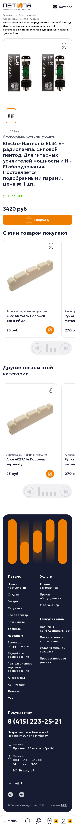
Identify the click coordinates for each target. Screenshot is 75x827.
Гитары (13, 601)
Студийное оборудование (18, 654)
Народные (15, 635)
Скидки (13, 594)
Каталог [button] (65, 6)
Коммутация (16, 684)
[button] (28, 821)
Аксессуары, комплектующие (21, 18)
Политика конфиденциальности (56, 628)
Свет (11, 698)
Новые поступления (17, 585)
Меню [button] (12, 821)
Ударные (14, 629)
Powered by (55, 805)
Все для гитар (27, 15)
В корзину (41, 220)
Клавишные (16, 622)
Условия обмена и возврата (53, 649)
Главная (8, 15)
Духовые (14, 691)
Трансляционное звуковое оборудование (20, 667)
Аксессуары (16, 678)
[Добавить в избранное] (64, 46)
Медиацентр (49, 605)
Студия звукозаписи (49, 585)
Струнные (15, 608)
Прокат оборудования (50, 596)
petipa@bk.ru (17, 783)
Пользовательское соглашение (53, 639)
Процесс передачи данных (54, 660)
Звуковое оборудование (18, 644)
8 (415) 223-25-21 (35, 721)
